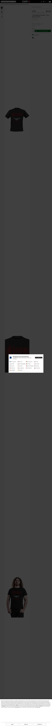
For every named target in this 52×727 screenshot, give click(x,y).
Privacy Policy (38, 707)
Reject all (26, 724)
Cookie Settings (17, 707)
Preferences (39, 724)
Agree (12, 724)
